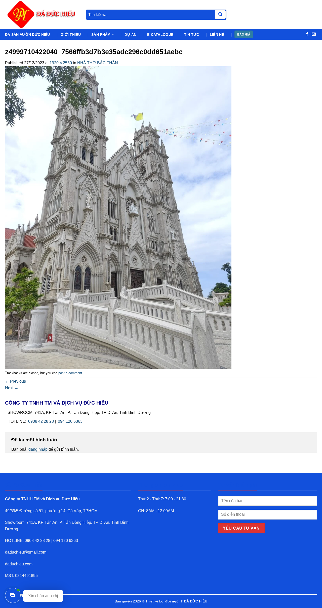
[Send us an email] (314, 34)
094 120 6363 (70, 421)
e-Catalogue (160, 35)
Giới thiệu (71, 35)
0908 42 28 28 (41, 421)
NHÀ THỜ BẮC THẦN (97, 63)
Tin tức (191, 35)
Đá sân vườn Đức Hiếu (27, 35)
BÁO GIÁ (244, 34)
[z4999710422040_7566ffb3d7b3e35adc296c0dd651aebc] (118, 217)
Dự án (130, 35)
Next (11, 388)
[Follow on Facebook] (307, 34)
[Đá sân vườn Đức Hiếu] (41, 14)
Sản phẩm (100, 35)
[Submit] (220, 14)
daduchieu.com (18, 564)
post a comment (70, 373)
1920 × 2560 (61, 63)
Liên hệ (217, 35)
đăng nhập (38, 449)
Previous (15, 381)
